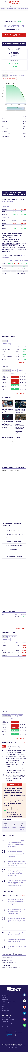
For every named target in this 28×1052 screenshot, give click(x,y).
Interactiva (13, 75)
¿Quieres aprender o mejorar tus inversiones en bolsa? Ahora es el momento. (7, 424)
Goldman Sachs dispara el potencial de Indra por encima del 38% (16, 911)
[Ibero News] (14, 1039)
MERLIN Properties (5, 377)
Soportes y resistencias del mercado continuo (16, 940)
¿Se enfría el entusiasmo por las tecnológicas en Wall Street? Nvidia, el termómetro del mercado (16, 777)
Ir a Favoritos (20, 628)
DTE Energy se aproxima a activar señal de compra (15, 816)
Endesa (4, 359)
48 (9, 963)
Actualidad (14, 895)
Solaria (4, 645)
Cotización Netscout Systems (14, 538)
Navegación (2, 2)
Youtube (24, 1007)
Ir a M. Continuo (19, 393)
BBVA (3, 354)
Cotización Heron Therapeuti (14, 556)
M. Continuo (12, 341)
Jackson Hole (22, 6)
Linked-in (24, 1013)
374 (7, 958)
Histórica (21, 75)
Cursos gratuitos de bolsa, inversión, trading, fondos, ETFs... (7, 410)
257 (7, 960)
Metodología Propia (8, 1019)
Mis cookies (5, 1026)
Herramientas (7, 820)
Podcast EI (5, 1008)
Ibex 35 (5, 341)
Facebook (24, 994)
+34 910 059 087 (13, 1047)
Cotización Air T (14, 549)
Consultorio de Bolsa (22, 828)
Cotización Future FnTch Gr (14, 530)
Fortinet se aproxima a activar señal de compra (16, 811)
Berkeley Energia (4, 385)
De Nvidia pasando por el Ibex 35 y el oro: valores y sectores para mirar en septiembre (16, 758)
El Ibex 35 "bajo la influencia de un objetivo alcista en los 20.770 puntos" (16, 764)
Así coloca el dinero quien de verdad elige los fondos (20, 411)
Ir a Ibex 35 (21, 362)
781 (11, 968)
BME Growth (6, 344)
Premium (22, 895)
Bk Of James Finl (6, 617)
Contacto (4, 997)
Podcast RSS (5, 1011)
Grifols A (4, 655)
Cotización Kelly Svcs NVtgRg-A (14, 534)
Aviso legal (5, 1000)
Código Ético (5, 1022)
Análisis (5, 895)
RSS (3, 1006)
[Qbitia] (9, 1035)
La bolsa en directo (9, 743)
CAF (3, 389)
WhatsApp (24, 1025)
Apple (16, 6)
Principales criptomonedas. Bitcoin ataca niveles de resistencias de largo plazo (13, 790)
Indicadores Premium (9, 78)
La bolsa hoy (5, 6)
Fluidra (4, 650)
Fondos (14, 827)
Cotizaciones (5, 827)
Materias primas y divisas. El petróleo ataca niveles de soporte (13, 803)
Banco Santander (7, 357)
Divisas (20, 370)
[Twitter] (24, 1000)
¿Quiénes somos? (7, 1017)
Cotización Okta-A (14, 553)
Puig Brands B (6, 349)
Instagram (24, 1019)
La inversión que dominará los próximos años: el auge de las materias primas (16, 920)
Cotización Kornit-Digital (14, 541)
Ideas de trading (7, 808)
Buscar (5, 2)
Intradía (5, 75)
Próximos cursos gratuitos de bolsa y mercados (16, 934)
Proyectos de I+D (7, 1024)
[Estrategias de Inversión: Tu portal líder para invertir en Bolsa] (14, 2)
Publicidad (5, 995)
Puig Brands (12, 6)
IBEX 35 (14, 370)
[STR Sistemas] (18, 1035)
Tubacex (4, 382)
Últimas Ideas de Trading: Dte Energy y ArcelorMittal (15, 747)
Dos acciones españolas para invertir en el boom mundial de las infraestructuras (15, 902)
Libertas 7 (4, 380)
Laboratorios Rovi (7, 652)
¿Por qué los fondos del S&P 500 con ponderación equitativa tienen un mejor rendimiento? (15, 752)
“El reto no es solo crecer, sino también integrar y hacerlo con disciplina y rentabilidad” (15, 770)
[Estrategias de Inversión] (14, 989)
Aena (3, 647)
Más (24, 743)
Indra (3, 352)
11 (7, 965)
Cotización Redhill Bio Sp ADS (14, 545)
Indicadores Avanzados (10, 243)
